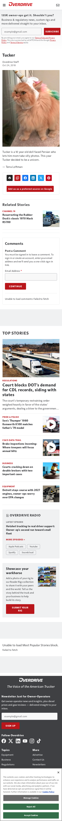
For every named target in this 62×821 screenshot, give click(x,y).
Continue (15, 286)
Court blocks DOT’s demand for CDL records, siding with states (29, 390)
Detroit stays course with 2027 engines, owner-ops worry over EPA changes (21, 493)
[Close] (58, 772)
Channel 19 (8, 211)
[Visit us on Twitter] (10, 740)
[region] (31, 794)
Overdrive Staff (10, 61)
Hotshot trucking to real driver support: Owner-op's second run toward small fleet (30, 530)
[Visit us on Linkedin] (18, 740)
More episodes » (15, 539)
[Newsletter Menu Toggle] (58, 5)
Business (7, 463)
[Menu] (4, 5)
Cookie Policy (48, 792)
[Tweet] (41, 178)
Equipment (8, 486)
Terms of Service (16, 42)
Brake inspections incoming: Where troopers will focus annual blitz (19, 447)
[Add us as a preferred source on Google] (17, 178)
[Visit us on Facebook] (4, 740)
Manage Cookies (31, 798)
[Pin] (49, 178)
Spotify (12, 552)
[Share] (25, 178)
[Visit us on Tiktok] (39, 740)
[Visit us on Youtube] (25, 740)
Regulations (9, 380)
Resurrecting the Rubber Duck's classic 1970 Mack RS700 (17, 218)
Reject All (31, 806)
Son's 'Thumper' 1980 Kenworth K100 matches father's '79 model (17, 424)
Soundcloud (28, 552)
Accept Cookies (31, 815)
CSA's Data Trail (11, 440)
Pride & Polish (10, 417)
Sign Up (10, 725)
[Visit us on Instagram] (32, 740)
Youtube (34, 546)
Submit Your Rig (20, 609)
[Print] (10, 178)
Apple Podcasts (16, 546)
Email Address (13, 271)
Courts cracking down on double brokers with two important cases (17, 470)
